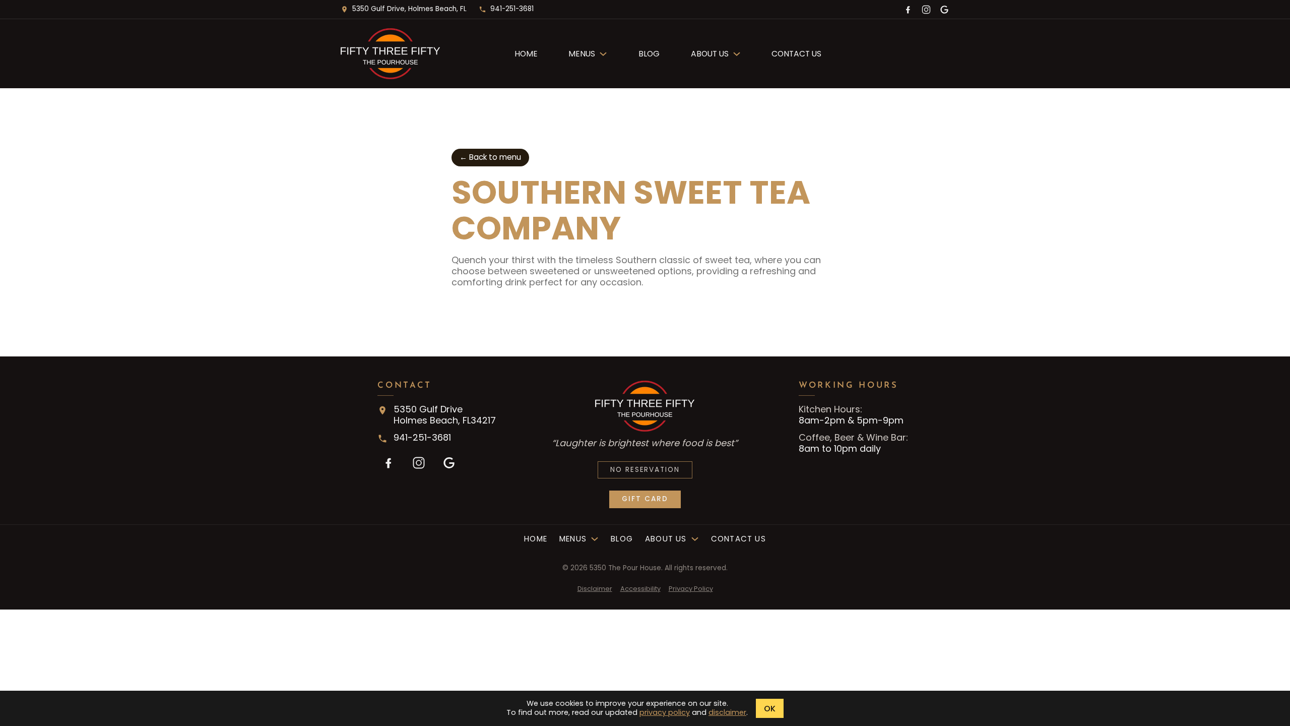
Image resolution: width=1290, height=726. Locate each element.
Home (526, 53)
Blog (649, 53)
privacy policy (664, 712)
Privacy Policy (691, 588)
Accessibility (640, 588)
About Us (710, 53)
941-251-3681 (512, 9)
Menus (581, 53)
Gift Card (645, 499)
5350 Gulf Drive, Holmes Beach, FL (409, 9)
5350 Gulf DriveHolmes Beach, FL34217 (445, 415)
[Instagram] (926, 9)
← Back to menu (490, 157)
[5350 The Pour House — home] (416, 53)
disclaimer (727, 712)
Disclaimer (594, 588)
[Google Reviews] (944, 9)
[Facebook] (908, 9)
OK (770, 708)
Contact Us (796, 53)
